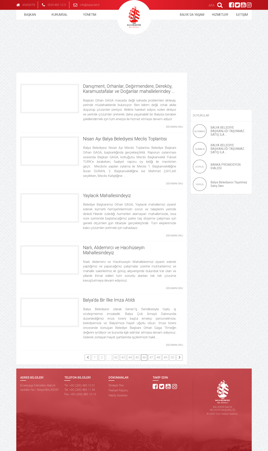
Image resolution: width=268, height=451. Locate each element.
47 (151, 357)
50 (172, 357)
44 (130, 357)
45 (137, 357)
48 (158, 357)
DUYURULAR (201, 115)
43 (123, 357)
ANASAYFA (29, 4)
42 (116, 357)
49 (165, 357)
